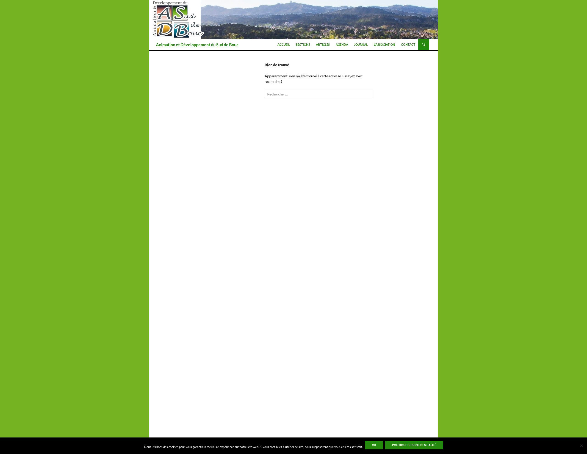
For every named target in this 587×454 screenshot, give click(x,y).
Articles (323, 44)
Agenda (342, 44)
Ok (374, 445)
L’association (384, 44)
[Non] (581, 445)
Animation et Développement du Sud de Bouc (197, 44)
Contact (408, 44)
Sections (303, 44)
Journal (361, 44)
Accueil (283, 44)
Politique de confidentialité (414, 445)
